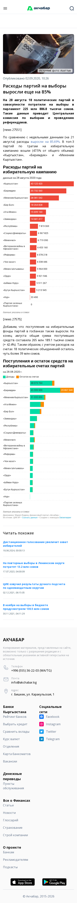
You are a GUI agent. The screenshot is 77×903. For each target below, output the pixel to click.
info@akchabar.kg (24, 682)
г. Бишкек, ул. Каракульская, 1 (32, 694)
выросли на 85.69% (45, 142)
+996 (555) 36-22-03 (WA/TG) (31, 670)
